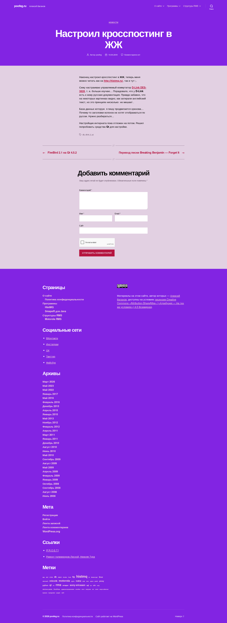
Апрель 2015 (50, 410)
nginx (72, 581)
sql (88, 585)
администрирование (67, 589)
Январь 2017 (50, 394)
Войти (46, 519)
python (45, 585)
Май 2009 (48, 467)
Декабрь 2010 (51, 443)
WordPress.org (51, 531)
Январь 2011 (50, 438)
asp (44, 577)
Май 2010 (48, 455)
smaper (65, 585)
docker (65, 577)
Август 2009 (50, 463)
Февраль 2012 (51, 426)
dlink (87, 134)
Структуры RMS (190, 6)
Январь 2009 (50, 479)
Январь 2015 (50, 414)
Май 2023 (48, 385)
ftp (73, 576)
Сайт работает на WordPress (109, 616)
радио (58, 593)
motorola (64, 581)
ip (89, 577)
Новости (113, 22)
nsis (83, 581)
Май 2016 (48, 398)
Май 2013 (48, 418)
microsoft (45, 581)
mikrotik (53, 580)
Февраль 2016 (51, 402)
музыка (45, 593)
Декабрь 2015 (51, 406)
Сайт (81, 225)
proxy (101, 581)
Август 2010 (50, 447)
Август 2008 (50, 492)
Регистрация (50, 515)
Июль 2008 (49, 496)
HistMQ (49, 307)
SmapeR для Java (55, 311)
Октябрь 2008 (51, 483)
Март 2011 (49, 434)
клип (96, 589)
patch (96, 581)
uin (94, 585)
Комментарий (85, 190)
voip (98, 585)
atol (47, 577)
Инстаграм (52, 344)
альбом (77, 589)
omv (87, 581)
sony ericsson (77, 585)
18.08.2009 (112, 54)
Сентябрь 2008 (52, 487)
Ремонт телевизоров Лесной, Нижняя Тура (70, 556)
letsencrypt (94, 577)
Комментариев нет (132, 54)
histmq (81, 576)
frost (69, 577)
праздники (51, 593)
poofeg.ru (20, 5)
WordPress (57, 589)
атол (83, 589)
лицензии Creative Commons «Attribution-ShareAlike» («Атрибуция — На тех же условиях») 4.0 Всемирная (150, 303)
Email (117, 214)
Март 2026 (49, 381)
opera (91, 581)
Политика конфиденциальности (64, 299)
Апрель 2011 (50, 430)
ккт (93, 589)
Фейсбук (51, 362)
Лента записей (51, 523)
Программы (172, 6)
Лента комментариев (55, 527)
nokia (78, 580)
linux (101, 577)
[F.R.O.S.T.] (52, 550)
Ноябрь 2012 (50, 422)
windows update (47, 589)
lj (90, 134)
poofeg (99, 54)
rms (58, 585)
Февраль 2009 (51, 475)
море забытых (104, 589)
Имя (81, 214)
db (84, 134)
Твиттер (50, 356)
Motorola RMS (53, 319)
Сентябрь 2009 (52, 459)
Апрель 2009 (50, 471)
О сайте (158, 6)
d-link (51, 577)
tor (91, 585)
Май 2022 (48, 389)
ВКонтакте (52, 338)
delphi (60, 577)
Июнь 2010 (49, 451)
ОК (47, 350)
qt (92, 134)
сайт (62, 593)
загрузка (88, 589)
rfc (53, 585)
